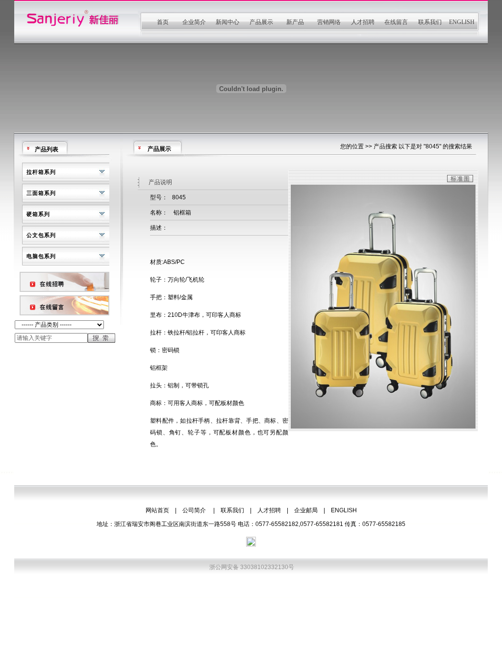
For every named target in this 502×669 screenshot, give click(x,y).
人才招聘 (363, 22)
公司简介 (194, 510)
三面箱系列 (40, 193)
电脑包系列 (40, 256)
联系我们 (430, 22)
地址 (102, 524)
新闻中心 (227, 22)
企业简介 (194, 22)
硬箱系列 (37, 214)
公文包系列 (40, 235)
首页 (163, 22)
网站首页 (157, 510)
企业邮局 (306, 510)
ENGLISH (462, 22)
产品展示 (261, 22)
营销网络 (329, 22)
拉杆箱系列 (40, 172)
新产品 (295, 22)
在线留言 (396, 22)
